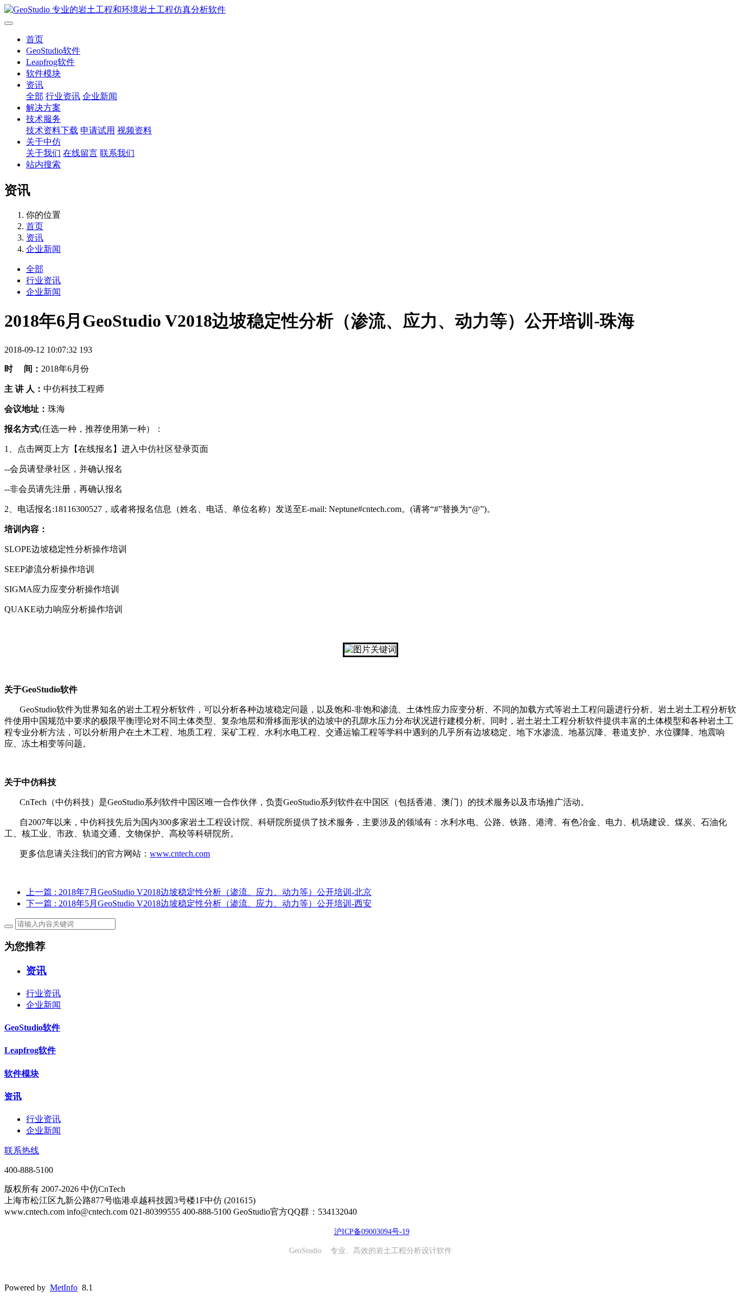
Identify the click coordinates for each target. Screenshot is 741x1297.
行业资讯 (63, 96)
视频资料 (134, 130)
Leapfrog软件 (50, 62)
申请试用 (97, 130)
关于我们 (43, 153)
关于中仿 (43, 141)
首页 (34, 39)
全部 (34, 96)
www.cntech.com (180, 853)
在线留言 (80, 153)
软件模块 (43, 73)
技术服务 (43, 119)
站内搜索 (43, 164)
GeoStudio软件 (53, 50)
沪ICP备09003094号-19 (372, 1232)
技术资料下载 (52, 130)
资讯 (34, 84)
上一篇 (199, 892)
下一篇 (199, 903)
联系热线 (21, 1150)
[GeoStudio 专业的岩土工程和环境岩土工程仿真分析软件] (370, 10)
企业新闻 (99, 96)
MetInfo (64, 1287)
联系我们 (117, 153)
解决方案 (43, 107)
